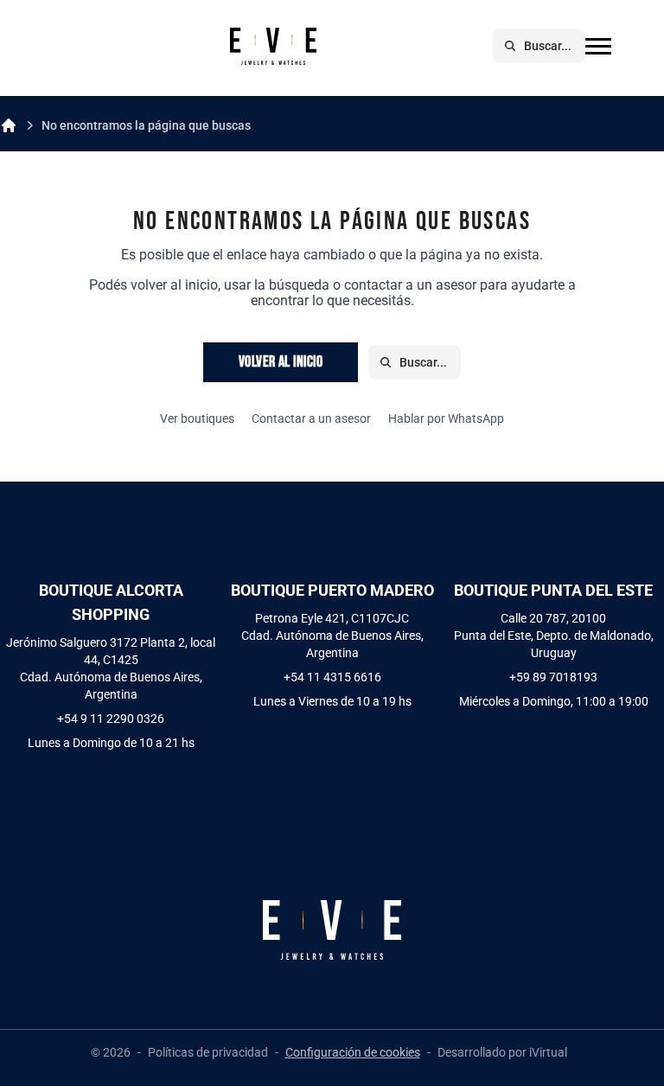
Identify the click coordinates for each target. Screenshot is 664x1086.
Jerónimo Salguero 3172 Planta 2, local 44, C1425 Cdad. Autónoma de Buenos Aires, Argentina (110, 668)
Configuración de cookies (352, 1052)
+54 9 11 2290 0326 (110, 718)
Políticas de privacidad (208, 1052)
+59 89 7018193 (553, 677)
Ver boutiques (197, 418)
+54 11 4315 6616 (332, 677)
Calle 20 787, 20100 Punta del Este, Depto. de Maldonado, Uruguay (554, 635)
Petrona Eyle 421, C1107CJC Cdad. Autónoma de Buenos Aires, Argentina (332, 635)
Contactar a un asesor (311, 418)
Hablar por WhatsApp (446, 418)
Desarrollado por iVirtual (502, 1052)
